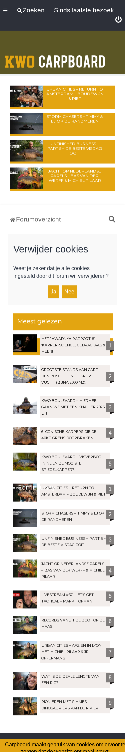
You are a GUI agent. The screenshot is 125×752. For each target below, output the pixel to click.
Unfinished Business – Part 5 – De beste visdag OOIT (74, 148)
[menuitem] (118, 20)
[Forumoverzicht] (55, 53)
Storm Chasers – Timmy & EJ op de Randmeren (75, 119)
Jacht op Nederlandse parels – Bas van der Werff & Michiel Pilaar (74, 176)
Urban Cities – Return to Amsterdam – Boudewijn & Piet (74, 94)
